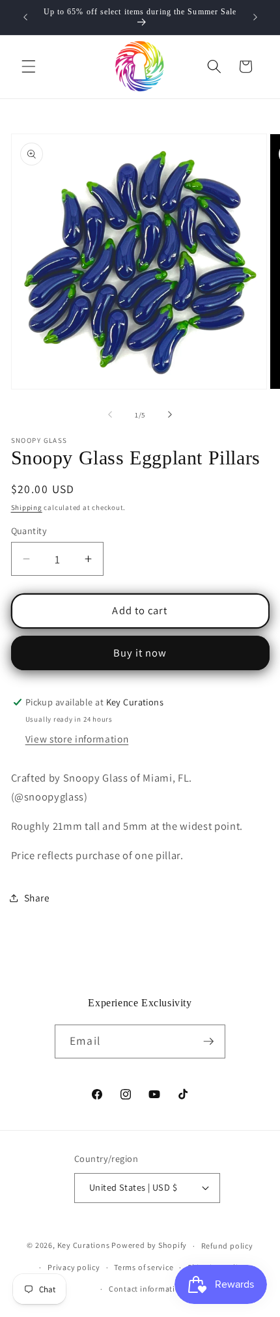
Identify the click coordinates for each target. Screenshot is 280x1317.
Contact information (147, 1289)
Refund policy (227, 1246)
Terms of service (143, 1267)
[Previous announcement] (25, 17)
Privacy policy (74, 1267)
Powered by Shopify (149, 1246)
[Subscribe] (208, 1041)
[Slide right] (170, 415)
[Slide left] (110, 415)
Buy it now (140, 652)
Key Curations (83, 1246)
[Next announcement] (255, 17)
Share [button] (37, 897)
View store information (77, 738)
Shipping (26, 507)
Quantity (29, 530)
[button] (28, 66)
